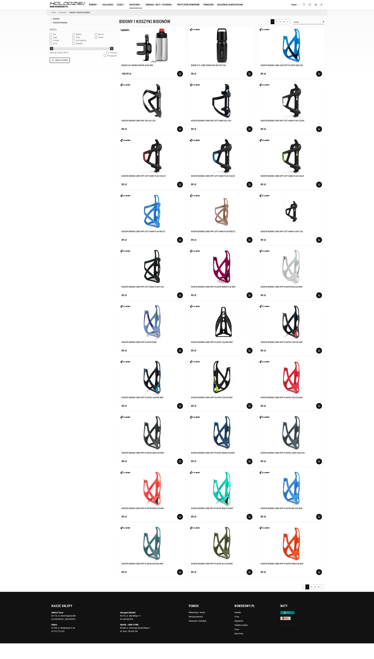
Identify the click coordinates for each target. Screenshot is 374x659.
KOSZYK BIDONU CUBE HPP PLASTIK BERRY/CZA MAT (213, 287)
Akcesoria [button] (134, 4)
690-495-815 (70, 619)
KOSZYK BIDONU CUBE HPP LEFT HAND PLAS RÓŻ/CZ (213, 231)
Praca (236, 629)
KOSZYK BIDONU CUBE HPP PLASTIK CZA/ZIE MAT (212, 397)
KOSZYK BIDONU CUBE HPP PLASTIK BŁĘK (139, 342)
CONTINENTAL (81, 40)
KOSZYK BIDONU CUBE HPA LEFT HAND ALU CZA (211, 120)
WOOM (100, 37)
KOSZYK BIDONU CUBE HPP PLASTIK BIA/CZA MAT (281, 287)
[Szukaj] (310, 5)
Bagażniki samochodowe (230, 4)
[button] (295, 4)
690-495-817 (59, 619)
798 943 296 (133, 631)
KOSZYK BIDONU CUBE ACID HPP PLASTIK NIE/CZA (282, 65)
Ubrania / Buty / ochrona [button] (159, 4)
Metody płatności (196, 616)
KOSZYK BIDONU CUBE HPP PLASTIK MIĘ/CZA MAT (212, 508)
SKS (54, 34)
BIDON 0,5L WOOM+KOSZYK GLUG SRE (137, 65)
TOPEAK (56, 40)
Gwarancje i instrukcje (197, 621)
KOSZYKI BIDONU (60, 22)
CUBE (55, 37)
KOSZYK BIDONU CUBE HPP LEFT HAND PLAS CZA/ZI (282, 176)
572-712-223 (59, 631)
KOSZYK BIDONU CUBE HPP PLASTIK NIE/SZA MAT (142, 563)
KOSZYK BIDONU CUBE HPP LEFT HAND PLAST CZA (282, 231)
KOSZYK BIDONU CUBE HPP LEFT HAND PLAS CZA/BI (282, 120)
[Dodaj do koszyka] (180, 74)
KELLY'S (101, 34)
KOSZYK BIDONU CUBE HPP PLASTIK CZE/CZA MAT (282, 397)
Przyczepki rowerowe (188, 4)
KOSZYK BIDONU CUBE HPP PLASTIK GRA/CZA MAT (143, 453)
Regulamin (238, 621)
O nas (236, 616)
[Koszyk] (315, 5)
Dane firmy (238, 633)
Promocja (112, 53)
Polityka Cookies (241, 625)
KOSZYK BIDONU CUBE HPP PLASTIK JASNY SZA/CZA (283, 453)
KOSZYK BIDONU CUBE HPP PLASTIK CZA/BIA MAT (212, 342)
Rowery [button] (93, 4)
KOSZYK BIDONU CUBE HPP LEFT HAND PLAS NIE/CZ (143, 231)
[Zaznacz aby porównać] (179, 29)
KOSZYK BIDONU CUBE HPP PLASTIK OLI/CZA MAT (212, 563)
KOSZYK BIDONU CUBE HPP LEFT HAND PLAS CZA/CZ (144, 176)
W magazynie (110, 56)
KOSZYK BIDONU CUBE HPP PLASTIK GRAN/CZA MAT (213, 453)
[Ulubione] (304, 5)
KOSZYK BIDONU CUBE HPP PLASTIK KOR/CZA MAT (143, 508)
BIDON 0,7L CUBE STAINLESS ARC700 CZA (208, 65)
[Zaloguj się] (321, 5)
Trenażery (208, 4)
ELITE (55, 43)
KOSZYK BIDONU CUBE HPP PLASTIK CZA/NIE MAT (142, 397)
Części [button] (120, 4)
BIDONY (56, 19)
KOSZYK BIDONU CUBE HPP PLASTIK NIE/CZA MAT (281, 508)
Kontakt (237, 612)
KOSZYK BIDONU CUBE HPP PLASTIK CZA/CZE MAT (282, 342)
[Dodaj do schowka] (182, 30)
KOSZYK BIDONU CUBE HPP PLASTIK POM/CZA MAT (282, 563)
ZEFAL (78, 37)
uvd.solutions (294, 625)
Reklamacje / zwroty (197, 612)
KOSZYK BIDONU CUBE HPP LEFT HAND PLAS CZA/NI (213, 176)
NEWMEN (79, 43)
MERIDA (79, 34)
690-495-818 (128, 619)
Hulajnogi (107, 4)
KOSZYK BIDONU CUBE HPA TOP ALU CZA (138, 120)
